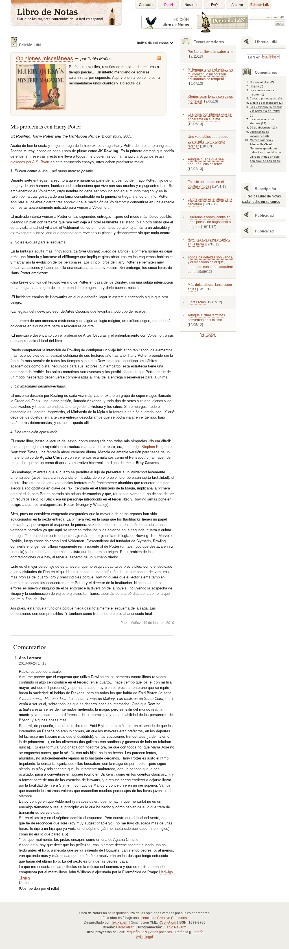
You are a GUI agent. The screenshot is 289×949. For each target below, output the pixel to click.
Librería (197, 932)
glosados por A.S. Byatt (29, 162)
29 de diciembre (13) (263, 127)
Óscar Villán (125, 927)
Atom (172, 922)
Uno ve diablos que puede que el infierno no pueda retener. (208, 141)
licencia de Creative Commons (163, 918)
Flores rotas (197, 302)
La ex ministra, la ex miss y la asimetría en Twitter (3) (266, 111)
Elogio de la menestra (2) (266, 102)
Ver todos (208, 334)
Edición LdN (260, 5)
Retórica (181, 932)
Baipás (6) (256, 86)
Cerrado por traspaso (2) (266, 98)
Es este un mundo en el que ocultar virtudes (209, 184)
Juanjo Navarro (175, 927)
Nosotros (191, 5)
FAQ (214, 5)
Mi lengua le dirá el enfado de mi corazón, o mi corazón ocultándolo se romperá (210, 74)
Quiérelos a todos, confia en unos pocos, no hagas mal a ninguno (209, 222)
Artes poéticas (161, 932)
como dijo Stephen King (143, 447)
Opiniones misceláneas (44, 58)
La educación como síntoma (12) (262, 121)
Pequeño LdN (136, 932)
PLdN (168, 5)
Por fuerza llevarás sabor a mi (210, 52)
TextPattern (119, 922)
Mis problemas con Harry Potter (45, 126)
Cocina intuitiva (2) (262, 82)
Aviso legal (144, 937)
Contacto (146, 5)
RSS (162, 922)
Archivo (237, 5)
